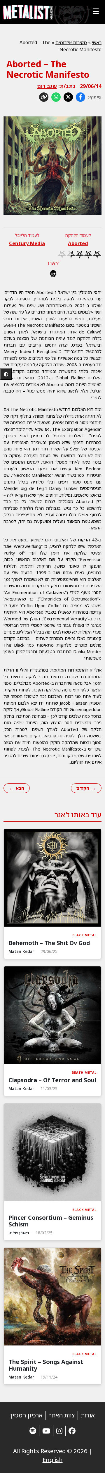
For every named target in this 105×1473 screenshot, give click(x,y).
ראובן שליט (18, 1232)
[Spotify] (32, 1431)
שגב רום (47, 86)
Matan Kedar (21, 951)
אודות (88, 1415)
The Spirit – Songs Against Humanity (45, 1365)
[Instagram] (59, 1431)
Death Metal (84, 1072)
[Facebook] (72, 1431)
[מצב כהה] (6, 374)
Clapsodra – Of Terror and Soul (52, 1080)
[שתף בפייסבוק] (80, 97)
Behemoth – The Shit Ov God (49, 943)
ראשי (97, 42)
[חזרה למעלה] (90, 1461)
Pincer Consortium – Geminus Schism (50, 1221)
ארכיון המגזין (26, 1415)
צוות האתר (62, 1415)
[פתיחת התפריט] (95, 11)
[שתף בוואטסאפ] (56, 97)
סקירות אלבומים (71, 42)
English (53, 1460)
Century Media (27, 243)
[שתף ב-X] (68, 97)
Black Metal (84, 935)
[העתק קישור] (43, 97)
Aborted (78, 243)
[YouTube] (46, 1431)
